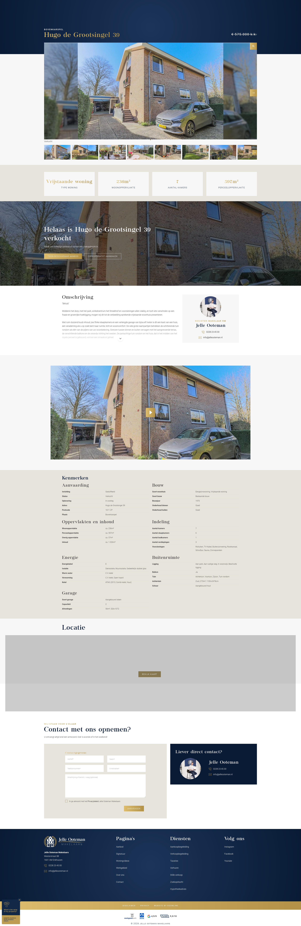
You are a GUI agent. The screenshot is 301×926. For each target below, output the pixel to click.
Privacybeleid (93, 801)
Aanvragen (133, 808)
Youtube (228, 860)
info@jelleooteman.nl (213, 337)
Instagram (229, 846)
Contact (120, 881)
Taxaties (174, 860)
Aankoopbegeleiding (179, 846)
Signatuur (120, 853)
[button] (150, 139)
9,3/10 (173, 916)
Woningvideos (122, 860)
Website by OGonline (166, 905)
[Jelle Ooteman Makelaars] (64, 841)
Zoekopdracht (176, 881)
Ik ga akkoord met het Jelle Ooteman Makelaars (94, 801)
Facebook (228, 853)
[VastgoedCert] (130, 916)
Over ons (120, 874)
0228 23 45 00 (212, 331)
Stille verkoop (176, 874)
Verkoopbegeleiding (179, 853)
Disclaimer (129, 905)
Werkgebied (121, 867)
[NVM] (142, 916)
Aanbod (119, 846)
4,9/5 (154, 916)
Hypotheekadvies (178, 889)
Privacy (144, 905)
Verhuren (174, 867)
